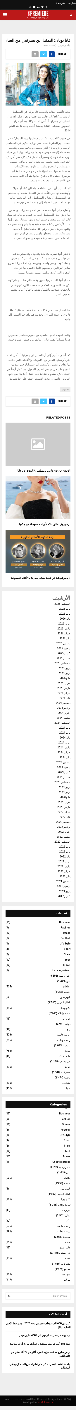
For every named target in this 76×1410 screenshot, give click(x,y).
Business (64, 922)
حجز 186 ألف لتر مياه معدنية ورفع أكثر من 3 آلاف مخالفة (40, 1343)
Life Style (65, 943)
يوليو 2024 (64, 727)
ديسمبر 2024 (63, 702)
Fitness (66, 932)
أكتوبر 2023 (64, 772)
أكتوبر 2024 (64, 712)
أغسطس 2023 (62, 782)
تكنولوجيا (65, 1008)
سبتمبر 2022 (63, 836)
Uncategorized (61, 970)
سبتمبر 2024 (63, 717)
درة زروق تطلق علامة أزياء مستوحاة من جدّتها (44, 524)
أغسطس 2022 (62, 841)
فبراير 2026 (64, 633)
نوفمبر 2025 (63, 648)
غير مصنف (64, 1061)
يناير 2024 (65, 757)
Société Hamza (45, 1402)
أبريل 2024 (64, 742)
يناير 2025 (65, 697)
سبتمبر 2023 (63, 777)
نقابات (67, 1088)
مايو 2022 (65, 856)
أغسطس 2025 (62, 663)
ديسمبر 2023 (63, 762)
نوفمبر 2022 (63, 826)
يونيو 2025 (64, 673)
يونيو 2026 (64, 613)
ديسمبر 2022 (63, 821)
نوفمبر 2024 (63, 707)
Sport (67, 948)
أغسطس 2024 (62, 722)
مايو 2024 (65, 737)
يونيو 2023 (64, 792)
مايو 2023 (65, 797)
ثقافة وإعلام (64, 1013)
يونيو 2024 (64, 732)
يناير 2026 (65, 638)
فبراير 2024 (64, 752)
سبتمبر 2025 (63, 658)
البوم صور (65, 997)
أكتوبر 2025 (64, 653)
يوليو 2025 (64, 668)
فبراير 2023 (64, 811)
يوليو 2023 (64, 787)
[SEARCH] (9, 1296)
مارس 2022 (63, 866)
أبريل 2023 (64, 802)
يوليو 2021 (64, 891)
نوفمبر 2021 (63, 886)
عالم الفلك (64, 1056)
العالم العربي (63, 1002)
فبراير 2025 (64, 693)
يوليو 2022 (64, 846)
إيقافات (66, 986)
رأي (68, 1029)
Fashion (65, 927)
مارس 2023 (63, 807)
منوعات (66, 1082)
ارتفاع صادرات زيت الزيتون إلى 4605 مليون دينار (44, 1335)
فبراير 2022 (64, 871)
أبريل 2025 (64, 683)
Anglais (72, 3)
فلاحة (67, 1066)
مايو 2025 (65, 678)
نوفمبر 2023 (63, 767)
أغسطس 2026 (62, 603)
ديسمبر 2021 (63, 881)
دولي (67, 1023)
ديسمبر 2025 (63, 643)
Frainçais (60, 3)
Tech (67, 959)
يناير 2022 (65, 876)
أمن (68, 981)
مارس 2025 (63, 688)
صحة (67, 1050)
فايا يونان (65, 389)
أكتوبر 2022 (64, 831)
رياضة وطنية (63, 1040)
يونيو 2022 (64, 851)
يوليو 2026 (64, 608)
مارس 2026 (63, 628)
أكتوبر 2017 (64, 896)
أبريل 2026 (64, 623)
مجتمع (67, 1077)
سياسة (66, 1045)
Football (65, 938)
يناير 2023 (65, 816)
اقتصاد (67, 991)
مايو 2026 (65, 618)
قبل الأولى (63, 45)
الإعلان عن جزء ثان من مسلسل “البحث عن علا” (43, 470)
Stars (67, 954)
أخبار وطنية (64, 975)
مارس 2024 (63, 747)
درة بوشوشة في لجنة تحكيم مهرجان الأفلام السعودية (40, 578)
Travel (66, 965)
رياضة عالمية (63, 1034)
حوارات (66, 1018)
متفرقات (65, 1072)
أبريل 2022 (64, 861)
